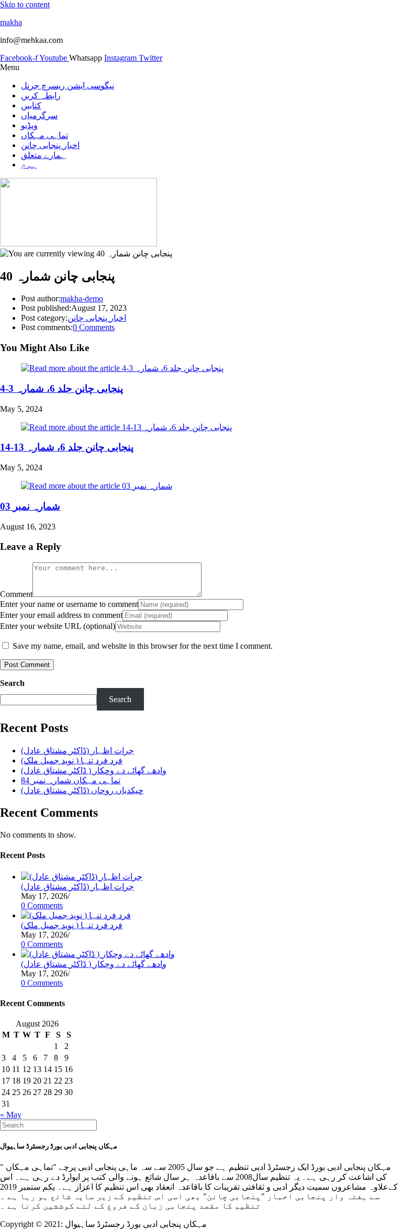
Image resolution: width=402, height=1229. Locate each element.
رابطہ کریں (41, 95)
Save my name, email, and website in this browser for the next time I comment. (143, 645)
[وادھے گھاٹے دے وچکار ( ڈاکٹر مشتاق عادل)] (98, 954)
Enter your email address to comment (61, 615)
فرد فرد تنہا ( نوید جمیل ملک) (71, 760)
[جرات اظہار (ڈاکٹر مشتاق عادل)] (81, 876)
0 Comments (94, 327)
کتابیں (31, 105)
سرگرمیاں (39, 115)
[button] (201, 67)
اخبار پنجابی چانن (50, 145)
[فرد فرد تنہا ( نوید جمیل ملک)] (76, 915)
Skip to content (25, 4)
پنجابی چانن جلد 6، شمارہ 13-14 (66, 447)
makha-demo (81, 298)
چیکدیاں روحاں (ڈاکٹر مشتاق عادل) (82, 790)
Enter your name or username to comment (69, 604)
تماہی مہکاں (44, 135)
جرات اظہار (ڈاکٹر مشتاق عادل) (77, 750)
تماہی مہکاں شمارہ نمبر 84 (70, 780)
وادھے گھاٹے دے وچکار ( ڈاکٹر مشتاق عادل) (93, 770)
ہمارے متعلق (43, 155)
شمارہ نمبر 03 (30, 506)
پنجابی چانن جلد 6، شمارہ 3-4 (61, 388)
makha (11, 22)
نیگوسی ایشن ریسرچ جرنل (67, 85)
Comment (16, 594)
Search (12, 683)
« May (10, 1114)
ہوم (29, 164)
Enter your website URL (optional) (57, 626)
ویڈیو (29, 125)
